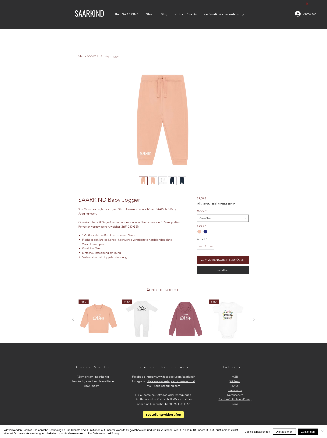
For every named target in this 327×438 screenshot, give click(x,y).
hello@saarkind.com (167, 385)
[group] (163, 319)
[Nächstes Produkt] (254, 319)
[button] (307, 3)
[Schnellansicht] (185, 319)
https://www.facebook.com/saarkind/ (170, 376)
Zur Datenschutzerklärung (103, 433)
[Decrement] (200, 246)
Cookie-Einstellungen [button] (257, 431)
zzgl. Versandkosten (223, 203)
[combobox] (223, 218)
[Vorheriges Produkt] (73, 319)
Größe (201, 211)
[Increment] (211, 246)
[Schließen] (322, 431)
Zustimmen (308, 431)
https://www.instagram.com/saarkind (171, 381)
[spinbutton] (205, 246)
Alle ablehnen (284, 431)
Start (81, 56)
